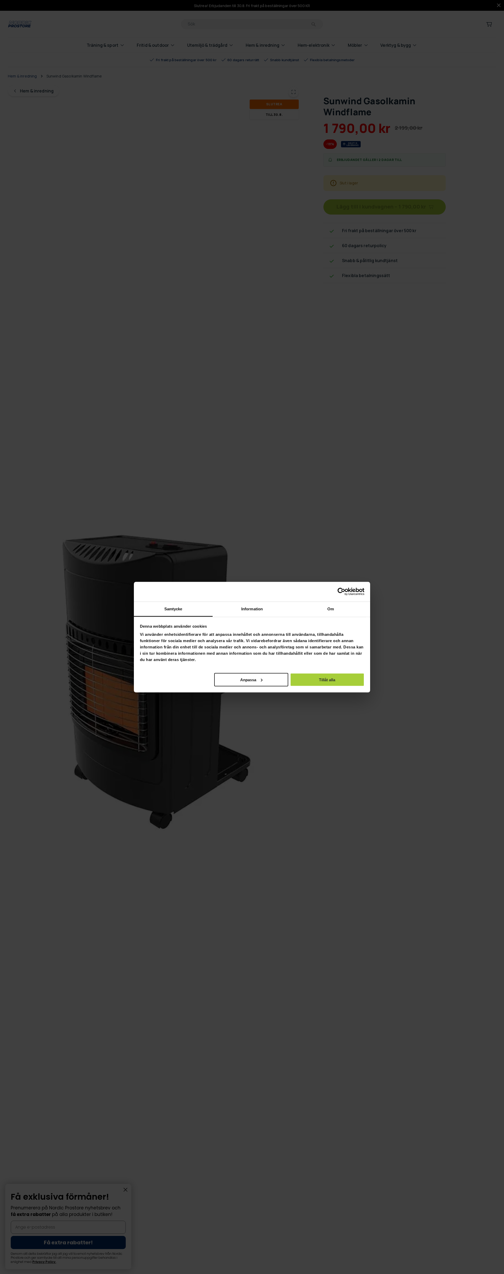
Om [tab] (330, 608)
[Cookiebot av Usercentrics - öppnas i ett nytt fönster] (341, 592)
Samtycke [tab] (173, 608)
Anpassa (248, 679)
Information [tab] (252, 608)
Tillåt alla (327, 679)
